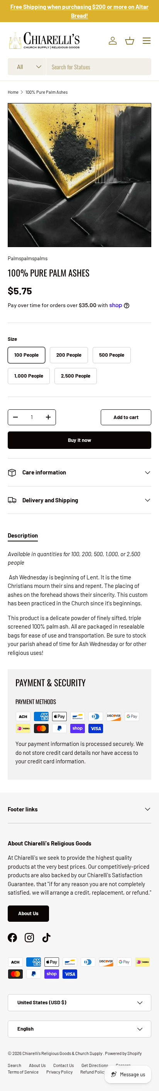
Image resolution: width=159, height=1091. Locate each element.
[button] (129, 40)
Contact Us (63, 1065)
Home (13, 91)
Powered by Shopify (123, 1053)
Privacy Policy (59, 1071)
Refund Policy (93, 1071)
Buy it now (79, 440)
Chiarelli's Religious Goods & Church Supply (62, 1053)
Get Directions (94, 1065)
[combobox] (79, 66)
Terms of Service (23, 1071)
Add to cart (126, 417)
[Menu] (146, 40)
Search (14, 1065)
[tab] (23, 535)
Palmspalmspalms (27, 258)
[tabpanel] (79, 603)
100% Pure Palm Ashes (46, 91)
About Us (28, 913)
